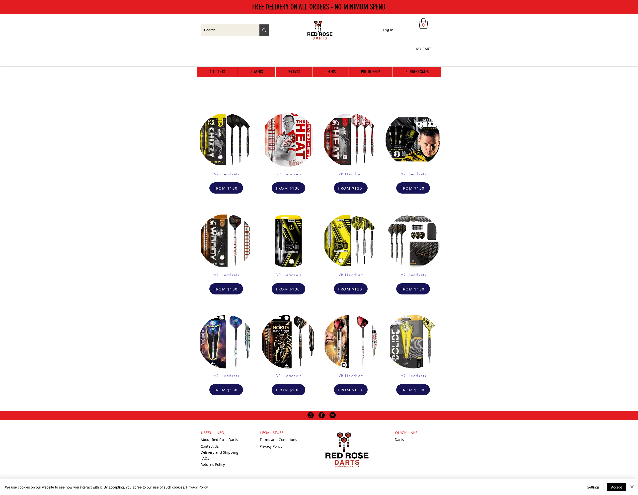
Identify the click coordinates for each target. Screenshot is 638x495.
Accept (616, 487)
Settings (593, 487)
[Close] (632, 487)
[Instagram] (311, 415)
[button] (423, 23)
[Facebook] (322, 415)
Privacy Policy (197, 487)
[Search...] (264, 30)
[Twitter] (332, 415)
